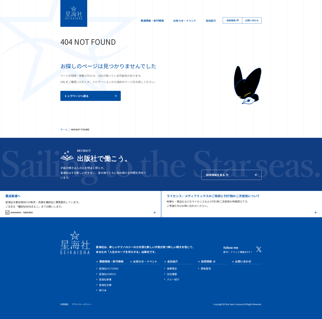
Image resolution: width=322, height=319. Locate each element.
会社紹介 (211, 20)
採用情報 (231, 20)
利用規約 (64, 304)
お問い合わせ (252, 20)
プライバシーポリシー (82, 304)
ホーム (63, 129)
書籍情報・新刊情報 (152, 20)
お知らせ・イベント (184, 20)
